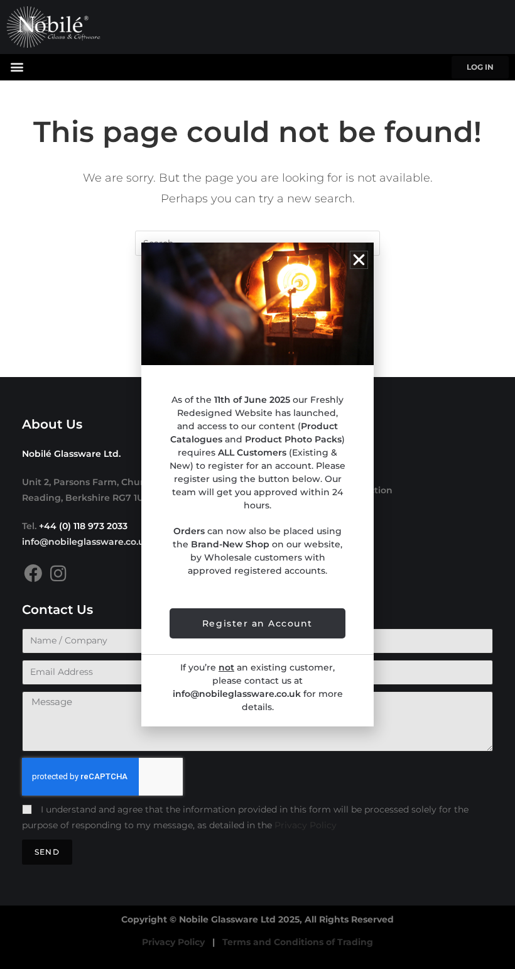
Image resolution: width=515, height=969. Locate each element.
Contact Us (292, 565)
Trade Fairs (292, 471)
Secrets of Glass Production (330, 490)
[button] (16, 66)
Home (281, 452)
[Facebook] (33, 573)
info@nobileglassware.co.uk (86, 541)
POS (276, 528)
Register (286, 546)
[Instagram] (58, 573)
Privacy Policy (305, 825)
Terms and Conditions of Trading (297, 942)
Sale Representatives (315, 509)
